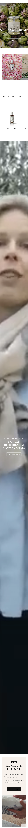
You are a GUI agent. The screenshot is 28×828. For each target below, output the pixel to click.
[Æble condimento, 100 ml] (12, 113)
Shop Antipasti (14, 789)
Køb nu (14, 40)
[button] (3, 5)
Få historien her (14, 454)
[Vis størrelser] (20, 125)
